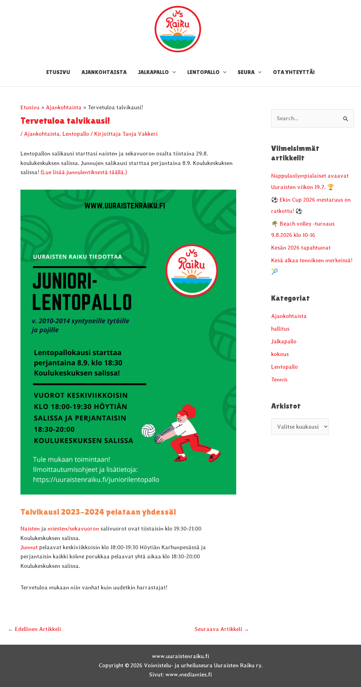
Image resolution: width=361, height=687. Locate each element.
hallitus (280, 328)
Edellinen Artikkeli (34, 629)
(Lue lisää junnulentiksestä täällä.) (84, 172)
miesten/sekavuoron (73, 528)
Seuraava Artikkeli (222, 629)
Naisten (30, 528)
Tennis (279, 379)
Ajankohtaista (42, 133)
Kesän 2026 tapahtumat (301, 247)
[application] (172, 72)
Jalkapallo (283, 341)
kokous (280, 354)
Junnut (29, 547)
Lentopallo (75, 133)
